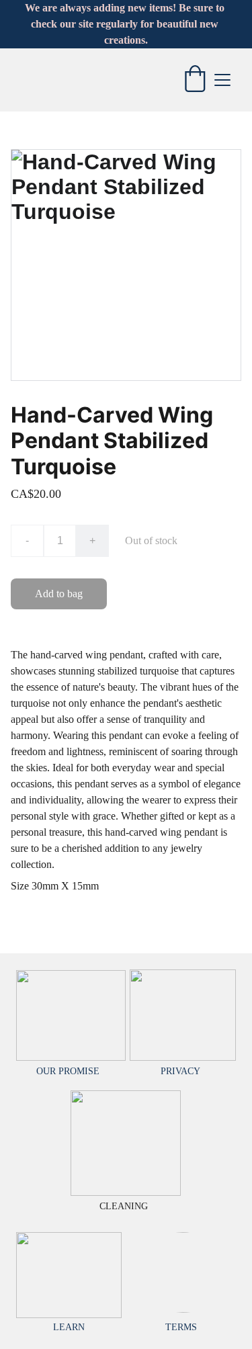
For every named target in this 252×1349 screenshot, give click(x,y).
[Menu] (222, 80)
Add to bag (59, 593)
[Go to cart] (195, 79)
